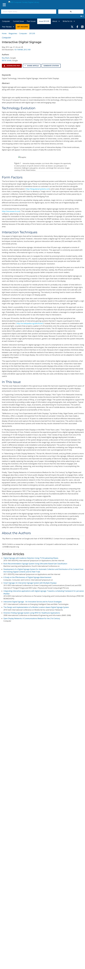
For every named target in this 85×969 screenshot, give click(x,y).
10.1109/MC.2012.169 (22, 49)
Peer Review (7, 27)
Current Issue (18, 21)
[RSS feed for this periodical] (82, 26)
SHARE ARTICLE (33, 66)
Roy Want (5, 58)
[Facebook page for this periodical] (77, 26)
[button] (81, 16)
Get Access (22, 27)
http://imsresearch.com (11, 211)
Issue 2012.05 (44, 21)
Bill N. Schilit (6, 60)
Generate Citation (51, 66)
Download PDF (13, 66)
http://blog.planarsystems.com (37, 189)
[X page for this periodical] (72, 26)
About (55, 21)
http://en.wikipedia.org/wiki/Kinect (30, 323)
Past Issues (31, 21)
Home (4, 33)
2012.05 (32, 33)
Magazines (13, 33)
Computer (6, 21)
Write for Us (68, 21)
